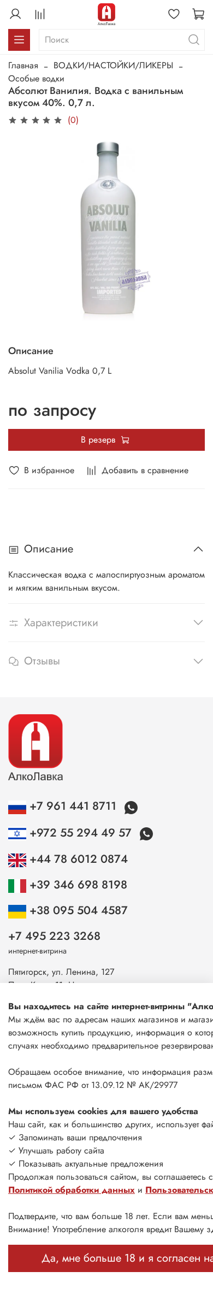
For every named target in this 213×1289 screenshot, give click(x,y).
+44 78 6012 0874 (77, 859)
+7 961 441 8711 (73, 806)
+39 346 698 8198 (76, 884)
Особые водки (36, 78)
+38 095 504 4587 (77, 910)
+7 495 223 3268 (54, 936)
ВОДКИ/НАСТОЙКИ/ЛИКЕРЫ (113, 65)
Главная (23, 65)
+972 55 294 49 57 (80, 833)
